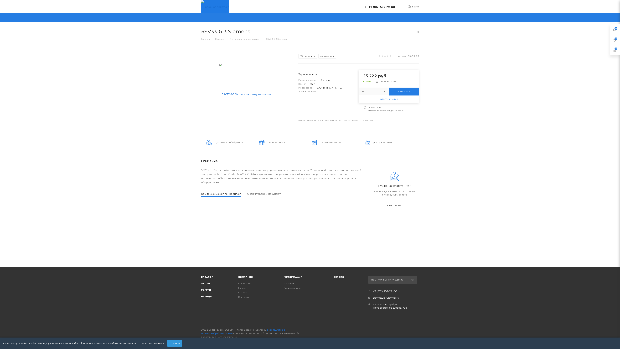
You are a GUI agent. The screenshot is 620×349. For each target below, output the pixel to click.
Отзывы (242, 292)
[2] (382, 56)
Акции (205, 283)
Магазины (289, 283)
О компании (244, 283)
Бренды (206, 296)
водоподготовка (276, 329)
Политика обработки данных (217, 333)
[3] (384, 56)
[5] (390, 56)
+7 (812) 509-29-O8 (382, 7)
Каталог (207, 277)
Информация (293, 277)
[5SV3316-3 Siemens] (246, 93)
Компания (245, 277)
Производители (292, 288)
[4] (387, 56)
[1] (379, 56)
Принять (175, 343)
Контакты (243, 297)
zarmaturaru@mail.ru (386, 297)
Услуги (206, 290)
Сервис (339, 277)
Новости (243, 288)
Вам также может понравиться (221, 193)
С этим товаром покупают (264, 193)
